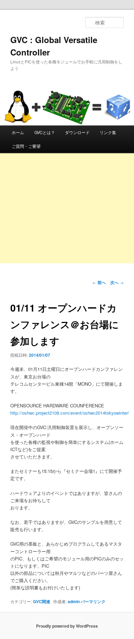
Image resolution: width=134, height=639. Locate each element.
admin (74, 601)
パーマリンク (93, 601)
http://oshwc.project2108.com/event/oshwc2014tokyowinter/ (69, 412)
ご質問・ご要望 (26, 146)
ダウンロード (77, 132)
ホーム (18, 132)
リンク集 (108, 132)
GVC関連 (41, 601)
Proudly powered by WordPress (67, 626)
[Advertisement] (67, 222)
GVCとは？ (44, 132)
